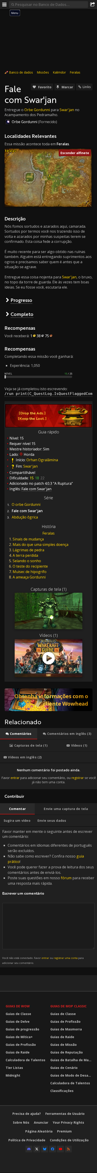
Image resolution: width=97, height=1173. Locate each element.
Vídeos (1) (48, 635)
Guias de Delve (18, 1021)
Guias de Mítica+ (19, 1037)
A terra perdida (25, 555)
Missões (43, 72)
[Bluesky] (44, 1149)
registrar (78, 778)
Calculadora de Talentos (25, 1060)
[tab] (18, 733)
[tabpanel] (48, 776)
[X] (36, 1149)
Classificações (62, 1091)
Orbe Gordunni (37, 109)
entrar (15, 778)
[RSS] (68, 1149)
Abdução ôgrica (25, 517)
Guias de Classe (18, 1014)
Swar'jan (67, 109)
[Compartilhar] (92, 4)
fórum (66, 877)
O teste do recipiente (30, 566)
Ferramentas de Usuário (65, 1113)
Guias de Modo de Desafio (71, 1075)
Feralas (75, 72)
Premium (64, 1131)
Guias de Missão (63, 1044)
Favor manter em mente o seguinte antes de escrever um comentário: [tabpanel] (48, 897)
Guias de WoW (18, 1006)
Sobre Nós (21, 1122)
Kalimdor (59, 72)
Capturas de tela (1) (49, 589)
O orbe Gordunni (26, 504)
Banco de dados (21, 72)
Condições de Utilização (69, 1140)
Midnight (13, 1075)
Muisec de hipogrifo (29, 571)
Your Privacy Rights (68, 1122)
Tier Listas (14, 1067)
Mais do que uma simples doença (40, 544)
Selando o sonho (27, 560)
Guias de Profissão (21, 1044)
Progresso (21, 299)
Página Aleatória (39, 1131)
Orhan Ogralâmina (42, 459)
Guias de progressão (22, 1029)
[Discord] (28, 1149)
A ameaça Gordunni (29, 577)
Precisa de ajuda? (26, 1113)
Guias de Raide (18, 1052)
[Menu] (4, 4)
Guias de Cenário (64, 1067)
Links (87, 87)
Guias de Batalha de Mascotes (71, 1060)
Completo (22, 314)
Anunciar (41, 1122)
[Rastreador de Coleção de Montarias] (48, 699)
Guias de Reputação (66, 1052)
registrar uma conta (66, 958)
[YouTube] (60, 1149)
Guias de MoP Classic (68, 1006)
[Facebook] (52, 1149)
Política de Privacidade (26, 1140)
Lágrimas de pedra (28, 549)
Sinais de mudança (28, 539)
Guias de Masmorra (66, 1029)
